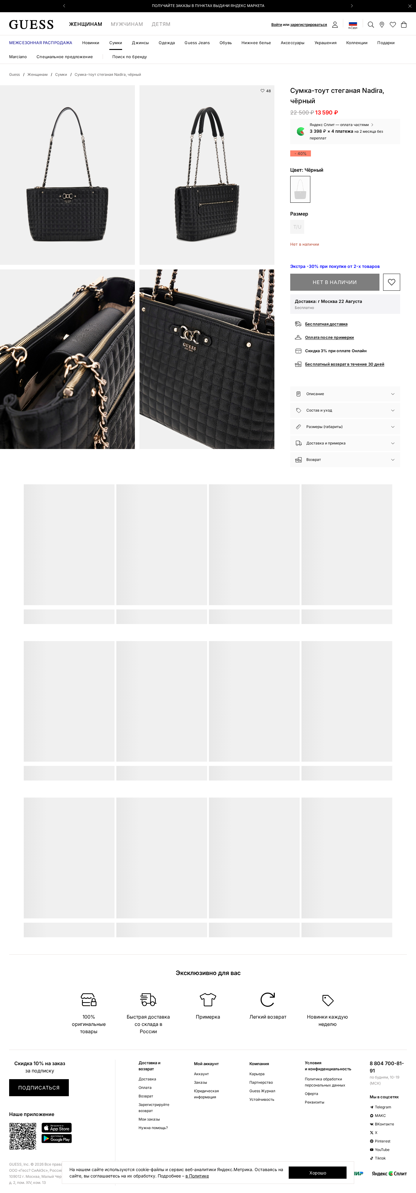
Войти (276, 24)
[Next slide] (351, 5)
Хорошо (317, 1172)
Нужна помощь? (153, 1127)
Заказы (200, 1082)
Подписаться (39, 1088)
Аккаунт (201, 1074)
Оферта (311, 1093)
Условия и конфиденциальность (328, 1065)
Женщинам (85, 24)
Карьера (257, 1074)
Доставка (147, 1079)
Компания (259, 1063)
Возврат (146, 1096)
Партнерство (261, 1082)
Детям (161, 24)
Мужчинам (127, 24)
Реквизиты (314, 1102)
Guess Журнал (262, 1091)
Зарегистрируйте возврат (154, 1107)
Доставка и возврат (149, 1065)
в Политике (197, 1175)
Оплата (145, 1087)
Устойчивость (261, 1099)
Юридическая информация (206, 1094)
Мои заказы (149, 1119)
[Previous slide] (64, 5)
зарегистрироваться (308, 24)
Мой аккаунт (206, 1063)
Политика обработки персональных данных (325, 1082)
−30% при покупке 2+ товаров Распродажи (208, 5)
